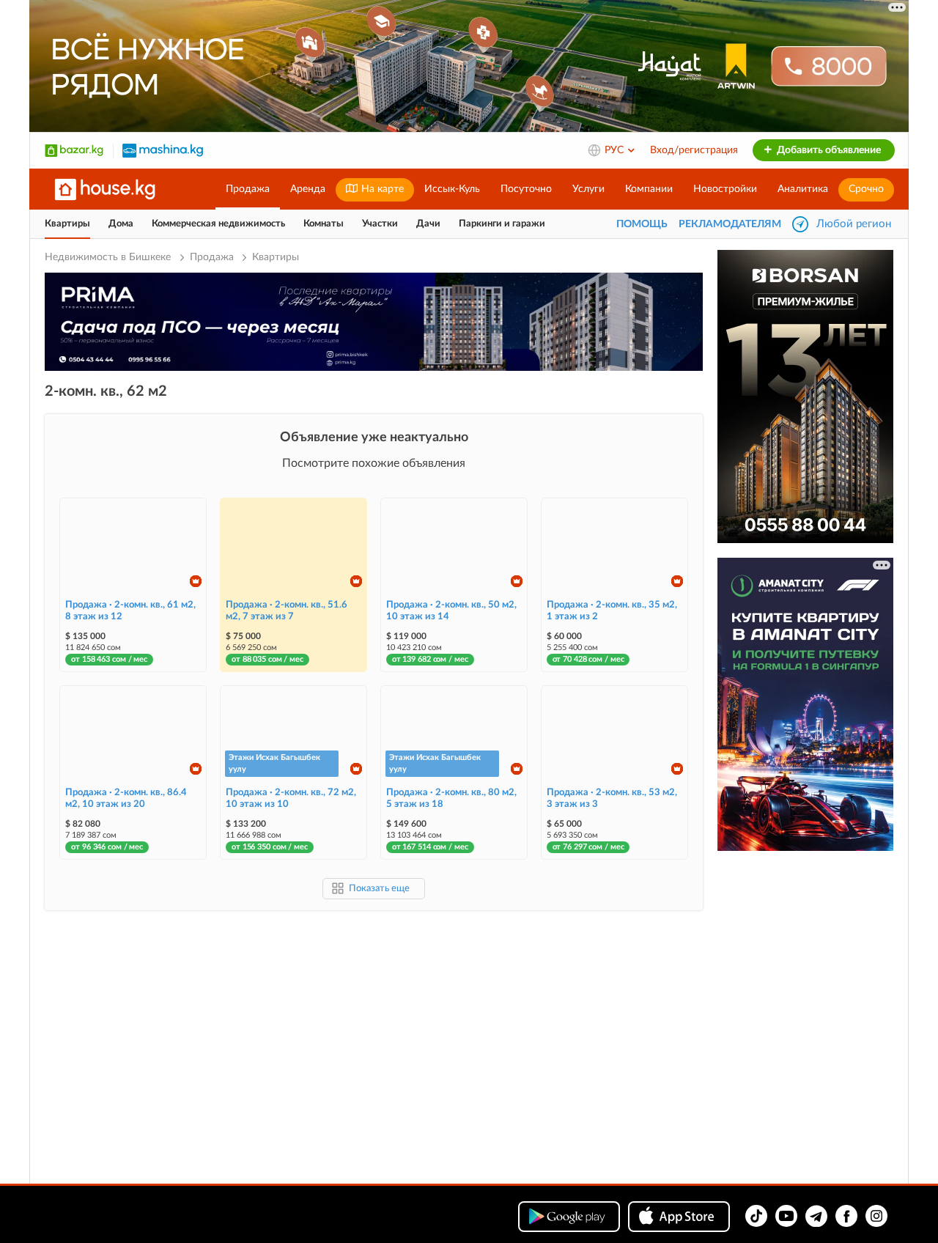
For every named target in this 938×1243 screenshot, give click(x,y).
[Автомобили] (162, 150)
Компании (649, 189)
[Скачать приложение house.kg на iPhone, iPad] (678, 1217)
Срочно (866, 189)
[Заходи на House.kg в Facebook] (846, 1216)
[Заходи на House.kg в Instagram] (876, 1216)
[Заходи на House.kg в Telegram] (816, 1216)
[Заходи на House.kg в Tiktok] (756, 1216)
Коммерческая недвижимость (218, 224)
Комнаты (323, 224)
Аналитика (803, 189)
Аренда (307, 189)
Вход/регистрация (694, 150)
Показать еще (379, 888)
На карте (381, 189)
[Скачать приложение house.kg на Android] (569, 1217)
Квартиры (67, 224)
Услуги (588, 189)
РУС (616, 150)
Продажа (248, 189)
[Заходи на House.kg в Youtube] (786, 1216)
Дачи (428, 224)
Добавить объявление (828, 150)
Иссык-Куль (452, 189)
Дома (120, 224)
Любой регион (853, 223)
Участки (380, 224)
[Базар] (74, 150)
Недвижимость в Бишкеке (109, 257)
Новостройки (725, 189)
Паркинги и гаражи (502, 224)
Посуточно (526, 189)
